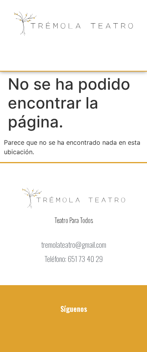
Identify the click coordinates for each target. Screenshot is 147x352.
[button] (73, 52)
